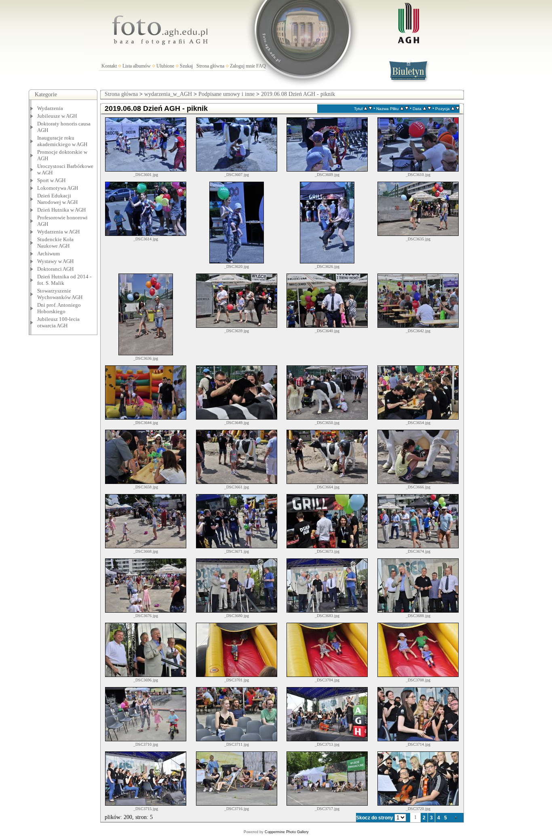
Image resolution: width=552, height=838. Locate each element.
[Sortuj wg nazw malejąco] (407, 108)
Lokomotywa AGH (57, 188)
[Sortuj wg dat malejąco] (429, 108)
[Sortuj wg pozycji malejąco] (457, 108)
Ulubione (165, 66)
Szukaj (186, 66)
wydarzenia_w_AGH (168, 94)
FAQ (261, 66)
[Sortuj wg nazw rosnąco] (402, 108)
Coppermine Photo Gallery (287, 832)
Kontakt (109, 66)
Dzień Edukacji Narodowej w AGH (57, 199)
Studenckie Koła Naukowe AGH (55, 242)
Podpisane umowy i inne (226, 94)
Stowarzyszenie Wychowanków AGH (59, 294)
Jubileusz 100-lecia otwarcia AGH (58, 322)
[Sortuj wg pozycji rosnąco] (453, 108)
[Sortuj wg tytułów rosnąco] (365, 108)
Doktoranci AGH (55, 269)
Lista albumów (136, 66)
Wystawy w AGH (55, 261)
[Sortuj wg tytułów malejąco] (370, 108)
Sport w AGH (51, 180)
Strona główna (210, 66)
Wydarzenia (50, 108)
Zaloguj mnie (242, 66)
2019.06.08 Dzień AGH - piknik (298, 94)
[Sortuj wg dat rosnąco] (424, 108)
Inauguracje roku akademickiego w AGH (62, 141)
